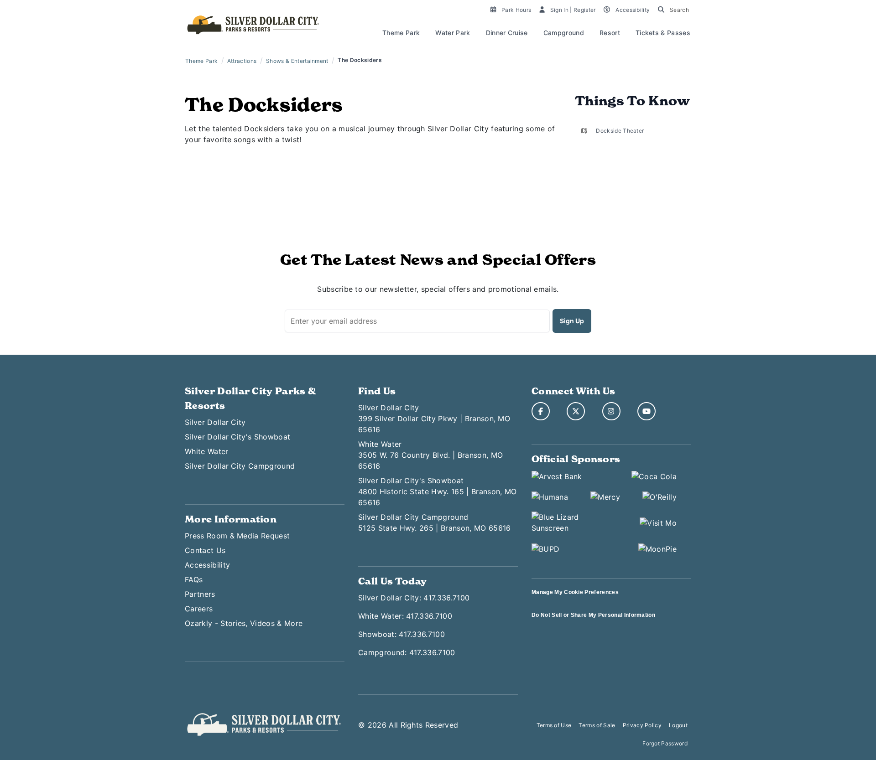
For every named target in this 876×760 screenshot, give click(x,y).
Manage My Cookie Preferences (575, 592)
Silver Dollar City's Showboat (237, 436)
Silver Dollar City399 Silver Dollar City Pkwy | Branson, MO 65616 (434, 418)
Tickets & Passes (663, 32)
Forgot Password (665, 743)
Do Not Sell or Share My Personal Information (593, 615)
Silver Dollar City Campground (240, 465)
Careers (199, 608)
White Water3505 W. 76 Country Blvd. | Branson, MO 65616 (430, 454)
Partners (200, 594)
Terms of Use (554, 725)
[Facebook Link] (541, 411)
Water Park (452, 32)
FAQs (194, 579)
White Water (207, 451)
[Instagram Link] (611, 411)
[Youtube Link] (646, 411)
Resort (610, 32)
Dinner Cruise (507, 32)
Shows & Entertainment (297, 60)
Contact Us (205, 550)
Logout (678, 725)
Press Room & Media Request (237, 535)
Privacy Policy (642, 725)
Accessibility (207, 564)
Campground (563, 32)
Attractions (242, 60)
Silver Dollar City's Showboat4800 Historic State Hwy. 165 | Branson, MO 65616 (437, 491)
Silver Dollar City (215, 422)
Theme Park (401, 32)
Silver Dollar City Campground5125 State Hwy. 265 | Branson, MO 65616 (434, 522)
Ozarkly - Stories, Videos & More (243, 623)
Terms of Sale (597, 725)
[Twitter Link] (576, 411)
